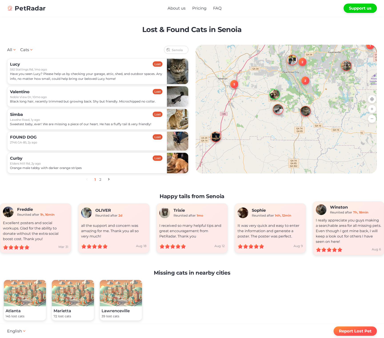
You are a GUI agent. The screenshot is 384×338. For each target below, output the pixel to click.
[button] (342, 61)
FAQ (217, 8)
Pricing (199, 8)
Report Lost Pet (355, 331)
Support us (360, 8)
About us (177, 8)
